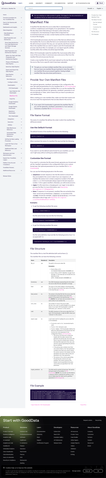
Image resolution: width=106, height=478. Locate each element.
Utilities (10, 125)
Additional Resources (9, 170)
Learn (31, 3)
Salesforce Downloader (12, 112)
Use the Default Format (97, 23)
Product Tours (74, 434)
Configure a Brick (12, 82)
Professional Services (26, 434)
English (99, 8)
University (39, 3)
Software (22, 437)
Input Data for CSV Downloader (15, 92)
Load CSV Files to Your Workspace (11, 144)
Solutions (23, 427)
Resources (74, 427)
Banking (22, 463)
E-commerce (23, 443)
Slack (101, 3)
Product (6, 427)
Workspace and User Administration (9, 154)
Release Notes (7, 176)
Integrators (11, 119)
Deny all (87, 471)
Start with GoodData (21, 420)
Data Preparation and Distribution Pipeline (11, 51)
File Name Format (96, 19)
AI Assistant (6, 440)
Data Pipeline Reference (9, 75)
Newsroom (91, 443)
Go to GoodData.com (83, 3)
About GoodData (94, 427)
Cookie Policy (49, 472)
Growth (90, 8)
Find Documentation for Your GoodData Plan (9, 18)
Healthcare (23, 440)
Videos (72, 446)
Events (72, 451)
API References (58, 440)
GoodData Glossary (8, 167)
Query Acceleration (8, 457)
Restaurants (23, 460)
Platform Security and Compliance (9, 163)
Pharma (22, 454)
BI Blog (73, 454)
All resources (74, 431)
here (65, 15)
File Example (95, 34)
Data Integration (7, 30)
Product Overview (8, 431)
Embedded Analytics (8, 448)
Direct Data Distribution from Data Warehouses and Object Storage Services (11, 45)
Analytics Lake (7, 437)
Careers (90, 440)
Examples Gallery (58, 437)
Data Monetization (8, 454)
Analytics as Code (8, 443)
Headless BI (6, 446)
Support (70, 3)
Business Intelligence (8, 434)
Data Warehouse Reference (11, 128)
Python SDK (57, 431)
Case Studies (74, 437)
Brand (89, 446)
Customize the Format (97, 28)
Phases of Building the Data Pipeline (12, 62)
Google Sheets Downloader (13, 107)
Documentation (60, 3)
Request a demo (87, 420)
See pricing (98, 420)
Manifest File (13, 96)
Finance (22, 446)
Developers (58, 427)
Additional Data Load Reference (11, 149)
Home (4, 14)
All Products (5, 8)
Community (48, 3)
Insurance (22, 448)
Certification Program (43, 443)
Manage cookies (76, 471)
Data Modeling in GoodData (9, 34)
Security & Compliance (9, 460)
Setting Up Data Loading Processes (12, 140)
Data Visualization (8, 451)
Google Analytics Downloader (13, 102)
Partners (90, 437)
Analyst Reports (75, 443)
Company (90, 431)
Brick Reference (11, 79)
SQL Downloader (13, 116)
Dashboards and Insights (10, 27)
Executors (10, 122)
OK (98, 471)
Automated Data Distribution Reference (11, 134)
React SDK (57, 434)
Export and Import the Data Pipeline (12, 70)
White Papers (74, 440)
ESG (21, 457)
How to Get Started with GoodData (10, 23)
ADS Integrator (59, 377)
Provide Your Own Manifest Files (96, 16)
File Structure (95, 31)
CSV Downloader (13, 88)
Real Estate (23, 451)
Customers (91, 434)
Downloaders (11, 85)
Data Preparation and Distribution (10, 38)
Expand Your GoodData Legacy (9, 159)
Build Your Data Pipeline (12, 66)
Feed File (12, 99)
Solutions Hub (23, 431)
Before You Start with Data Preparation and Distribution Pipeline (13, 57)
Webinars (73, 448)
